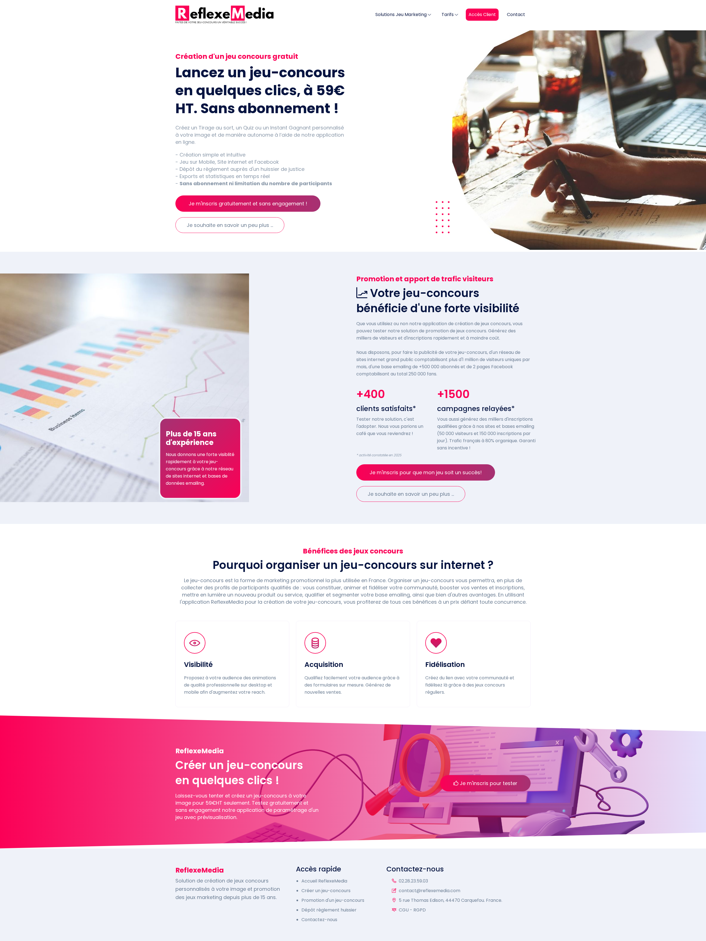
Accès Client (482, 14)
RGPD (419, 910)
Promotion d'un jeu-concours (332, 900)
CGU (404, 910)
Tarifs (448, 14)
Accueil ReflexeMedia (324, 881)
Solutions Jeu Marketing (401, 14)
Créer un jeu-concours (326, 890)
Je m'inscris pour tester (487, 783)
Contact (516, 14)
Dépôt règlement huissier (329, 910)
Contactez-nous (319, 919)
